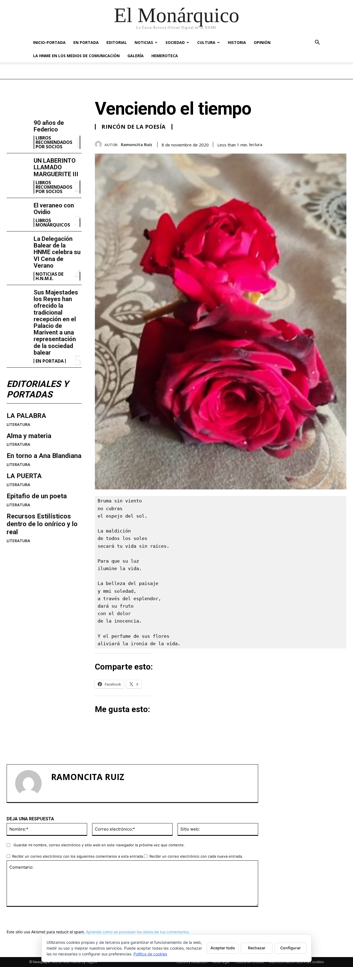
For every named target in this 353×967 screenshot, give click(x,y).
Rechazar (257, 947)
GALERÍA (135, 55)
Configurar (290, 947)
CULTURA (206, 42)
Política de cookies (249, 962)
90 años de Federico (49, 126)
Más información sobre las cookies (296, 962)
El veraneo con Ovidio (54, 208)
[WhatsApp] (340, 143)
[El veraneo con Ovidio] (18, 212)
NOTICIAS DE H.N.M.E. (49, 276)
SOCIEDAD (175, 42)
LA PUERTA (24, 476)
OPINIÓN (262, 42)
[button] (317, 43)
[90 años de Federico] (18, 130)
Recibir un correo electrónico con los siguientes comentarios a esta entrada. (78, 856)
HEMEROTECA (164, 55)
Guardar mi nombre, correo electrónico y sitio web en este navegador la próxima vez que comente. (99, 845)
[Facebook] (302, 143)
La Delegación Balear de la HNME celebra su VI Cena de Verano (57, 252)
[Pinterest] (328, 143)
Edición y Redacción (191, 962)
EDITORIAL (116, 42)
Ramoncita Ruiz (136, 144)
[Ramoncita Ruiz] (100, 144)
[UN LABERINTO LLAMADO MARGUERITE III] (18, 167)
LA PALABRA (26, 416)
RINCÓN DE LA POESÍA (133, 127)
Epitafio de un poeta (37, 496)
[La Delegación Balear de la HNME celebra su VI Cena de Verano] (18, 246)
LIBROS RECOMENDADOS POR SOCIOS (54, 142)
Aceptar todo (222, 947)
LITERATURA (18, 424)
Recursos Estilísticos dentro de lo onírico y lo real (42, 524)
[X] (315, 143)
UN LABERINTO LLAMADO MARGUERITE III (56, 167)
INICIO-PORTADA (49, 42)
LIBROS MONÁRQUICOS (53, 222)
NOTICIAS (144, 42)
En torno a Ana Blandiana (44, 456)
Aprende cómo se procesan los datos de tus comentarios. (138, 931)
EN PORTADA (86, 42)
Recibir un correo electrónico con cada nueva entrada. (196, 856)
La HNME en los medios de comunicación (76, 55)
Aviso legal (221, 962)
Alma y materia (29, 436)
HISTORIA (237, 42)
